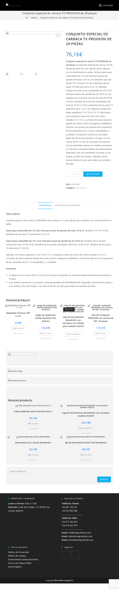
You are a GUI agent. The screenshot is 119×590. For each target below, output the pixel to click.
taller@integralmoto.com (80, 536)
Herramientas (81, 187)
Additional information (67, 205)
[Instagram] (75, 555)
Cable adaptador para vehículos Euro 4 (33, 411)
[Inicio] (27, 17)
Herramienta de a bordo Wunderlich (33, 442)
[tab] (45, 205)
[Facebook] (66, 555)
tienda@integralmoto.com (80, 540)
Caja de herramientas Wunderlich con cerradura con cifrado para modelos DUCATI (73, 322)
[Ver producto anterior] (106, 29)
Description (45, 205)
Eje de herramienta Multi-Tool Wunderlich (86, 442)
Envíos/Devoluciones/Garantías (23, 559)
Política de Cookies (17, 555)
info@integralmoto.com (79, 532)
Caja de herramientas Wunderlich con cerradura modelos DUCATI (86, 414)
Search (104, 479)
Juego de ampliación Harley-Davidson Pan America (45, 318)
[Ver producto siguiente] (111, 29)
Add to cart (93, 174)
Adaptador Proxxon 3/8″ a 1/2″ (18, 314)
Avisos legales (15, 566)
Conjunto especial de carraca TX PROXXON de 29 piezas (66, 17)
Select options (73, 334)
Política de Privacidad (18, 552)
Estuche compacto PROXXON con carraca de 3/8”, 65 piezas (100, 318)
